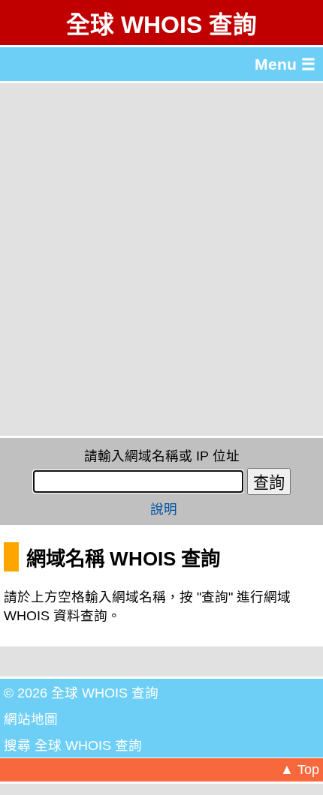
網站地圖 (31, 719)
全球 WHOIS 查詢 (161, 24)
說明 (163, 509)
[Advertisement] (161, 259)
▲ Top (299, 769)
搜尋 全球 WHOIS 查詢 (73, 745)
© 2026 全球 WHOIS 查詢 (81, 693)
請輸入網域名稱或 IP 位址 (162, 456)
